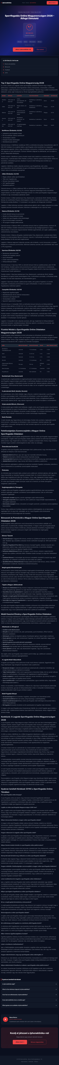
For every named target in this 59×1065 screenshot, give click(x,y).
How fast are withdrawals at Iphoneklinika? (15, 994)
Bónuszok (7, 67)
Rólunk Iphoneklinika (10, 64)
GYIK (6, 72)
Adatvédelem (24, 1061)
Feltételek (31, 1061)
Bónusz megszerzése (37, 1042)
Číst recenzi (40, 49)
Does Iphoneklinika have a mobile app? (13, 1000)
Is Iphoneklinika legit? (8, 984)
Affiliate (36, 1061)
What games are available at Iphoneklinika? (15, 1005)
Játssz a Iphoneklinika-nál (23, 49)
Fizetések (7, 69)
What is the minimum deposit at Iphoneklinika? (16, 989)
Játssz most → (52, 2)
